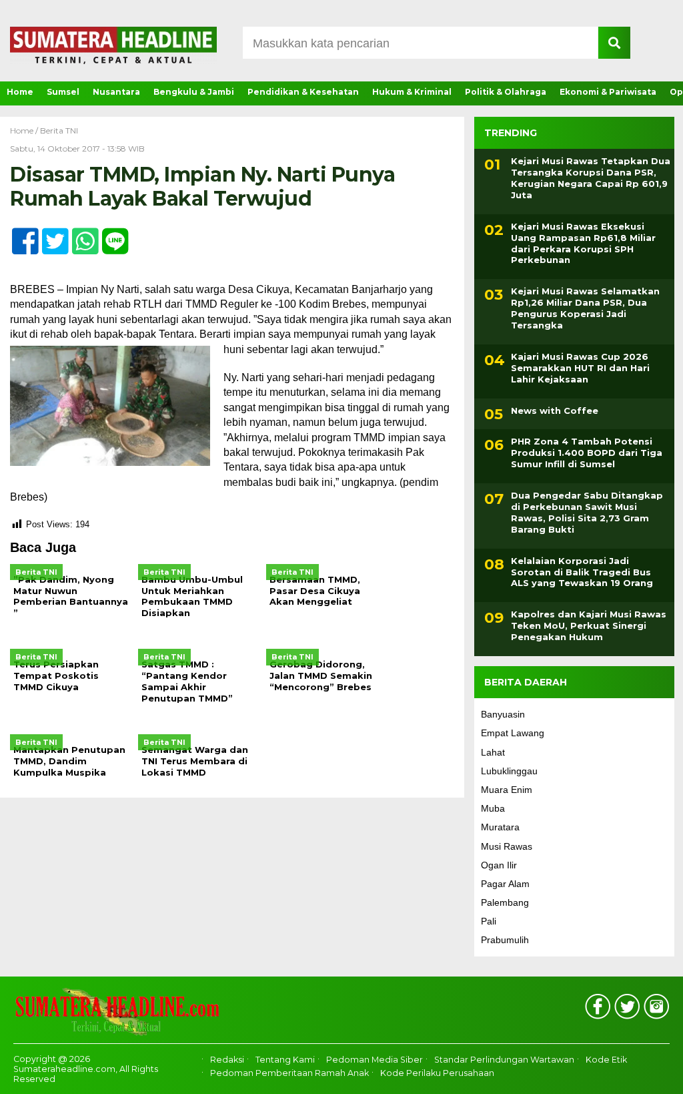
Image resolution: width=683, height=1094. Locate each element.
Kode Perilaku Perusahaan (437, 1073)
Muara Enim (506, 789)
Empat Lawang (512, 733)
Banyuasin (503, 714)
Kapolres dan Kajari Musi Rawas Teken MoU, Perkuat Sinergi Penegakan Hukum (588, 625)
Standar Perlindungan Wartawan (504, 1060)
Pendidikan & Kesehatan (303, 92)
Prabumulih (505, 939)
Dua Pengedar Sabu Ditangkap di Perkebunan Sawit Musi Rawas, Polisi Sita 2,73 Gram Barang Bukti (587, 512)
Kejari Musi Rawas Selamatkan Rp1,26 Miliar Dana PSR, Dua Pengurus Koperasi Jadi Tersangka (585, 308)
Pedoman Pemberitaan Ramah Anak (289, 1073)
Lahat (493, 752)
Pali (488, 921)
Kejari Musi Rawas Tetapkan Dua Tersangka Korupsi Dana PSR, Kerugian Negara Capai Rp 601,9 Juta (590, 178)
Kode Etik (606, 1060)
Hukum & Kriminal (412, 92)
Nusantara (116, 92)
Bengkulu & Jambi (193, 92)
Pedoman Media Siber (374, 1060)
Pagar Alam (505, 883)
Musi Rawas (506, 846)
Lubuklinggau (509, 771)
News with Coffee (554, 410)
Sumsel (63, 92)
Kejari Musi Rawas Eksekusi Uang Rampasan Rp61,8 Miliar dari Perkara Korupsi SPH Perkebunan (583, 243)
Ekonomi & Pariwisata (608, 92)
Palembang (505, 902)
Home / (25, 130)
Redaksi (227, 1060)
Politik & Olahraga (505, 92)
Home (20, 92)
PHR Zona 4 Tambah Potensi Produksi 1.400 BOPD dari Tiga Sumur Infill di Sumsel (586, 452)
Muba (493, 808)
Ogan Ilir (499, 865)
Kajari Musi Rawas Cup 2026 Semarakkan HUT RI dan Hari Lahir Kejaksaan (580, 367)
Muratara (500, 827)
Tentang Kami (285, 1060)
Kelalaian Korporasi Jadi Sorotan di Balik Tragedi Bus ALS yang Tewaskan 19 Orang (582, 572)
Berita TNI (59, 130)
